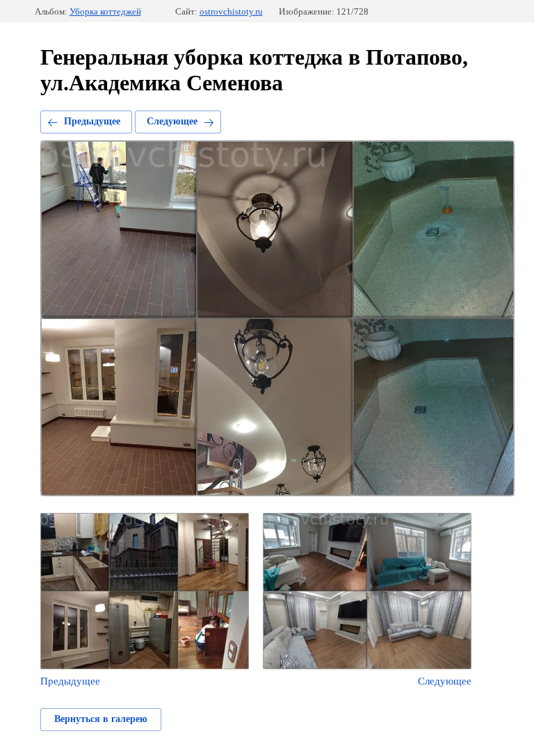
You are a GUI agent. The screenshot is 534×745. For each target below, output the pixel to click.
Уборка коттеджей (105, 11)
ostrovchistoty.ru (231, 11)
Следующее (172, 121)
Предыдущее (92, 121)
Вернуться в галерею (100, 719)
